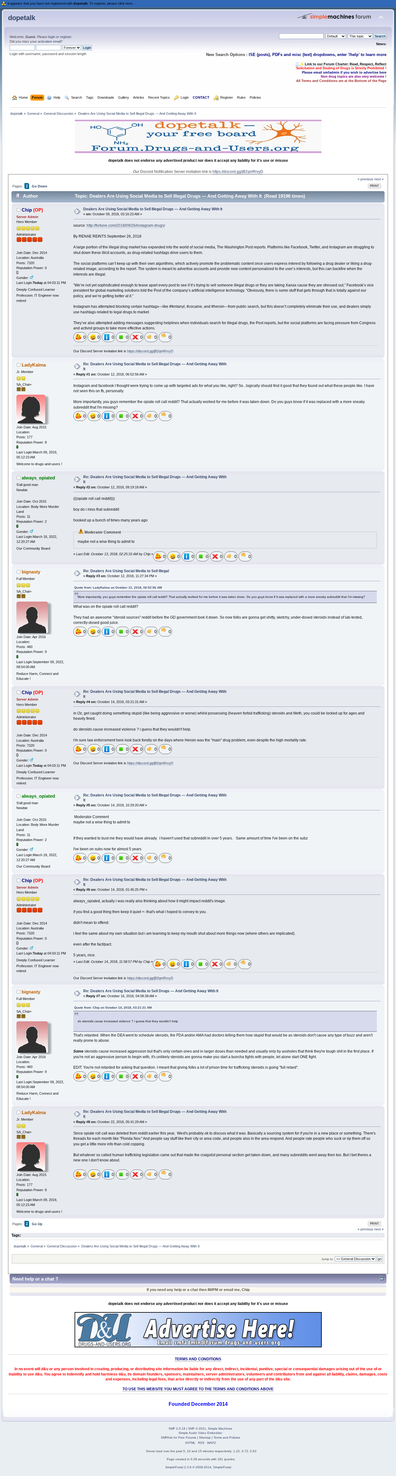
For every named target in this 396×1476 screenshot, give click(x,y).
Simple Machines (220, 1428)
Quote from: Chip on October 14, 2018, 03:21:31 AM (113, 1007)
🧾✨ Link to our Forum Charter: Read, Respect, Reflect (340, 64)
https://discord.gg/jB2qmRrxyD (238, 171)
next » (379, 179)
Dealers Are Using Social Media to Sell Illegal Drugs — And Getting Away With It (152, 209)
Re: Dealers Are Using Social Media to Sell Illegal (126, 571)
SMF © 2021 (197, 1428)
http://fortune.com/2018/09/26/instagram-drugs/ (126, 225)
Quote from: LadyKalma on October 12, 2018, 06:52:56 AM (118, 587)
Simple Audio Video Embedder (200, 1433)
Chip (27, 209)
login (51, 37)
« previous (365, 179)
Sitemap (205, 1437)
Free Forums (187, 1437)
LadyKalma (34, 364)
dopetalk (21, 18)
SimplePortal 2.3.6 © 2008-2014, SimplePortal (198, 1467)
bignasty (31, 571)
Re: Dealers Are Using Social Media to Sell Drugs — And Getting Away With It (150, 991)
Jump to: (327, 1259)
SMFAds (167, 1437)
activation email (49, 41)
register (65, 37)
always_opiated (38, 477)
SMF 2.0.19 (177, 1428)
